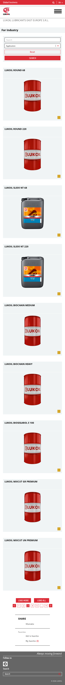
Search (32, 58)
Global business (10, 2)
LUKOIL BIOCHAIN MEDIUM (20, 305)
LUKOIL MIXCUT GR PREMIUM (21, 481)
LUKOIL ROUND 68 (15, 70)
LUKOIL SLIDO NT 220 (16, 246)
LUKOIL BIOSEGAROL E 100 (19, 422)
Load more (23, 600)
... (41, 605)
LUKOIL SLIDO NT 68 (16, 187)
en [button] (59, 3)
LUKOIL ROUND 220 (15, 128)
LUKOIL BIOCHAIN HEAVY (18, 363)
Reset (32, 52)
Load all (41, 600)
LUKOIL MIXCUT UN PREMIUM (21, 540)
